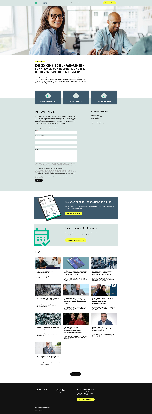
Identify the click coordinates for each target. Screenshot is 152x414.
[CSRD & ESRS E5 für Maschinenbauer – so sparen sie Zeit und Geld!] (48, 290)
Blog (100, 2)
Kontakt (95, 2)
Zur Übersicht (75, 374)
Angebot (88, 2)
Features (73, 2)
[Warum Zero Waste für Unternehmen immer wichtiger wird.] (48, 319)
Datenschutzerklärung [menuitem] (45, 407)
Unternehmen (81, 2)
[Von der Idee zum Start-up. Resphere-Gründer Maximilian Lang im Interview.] (48, 348)
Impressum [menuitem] (37, 407)
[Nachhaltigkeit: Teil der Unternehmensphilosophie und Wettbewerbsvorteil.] (104, 319)
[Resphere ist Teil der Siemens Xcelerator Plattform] (48, 263)
